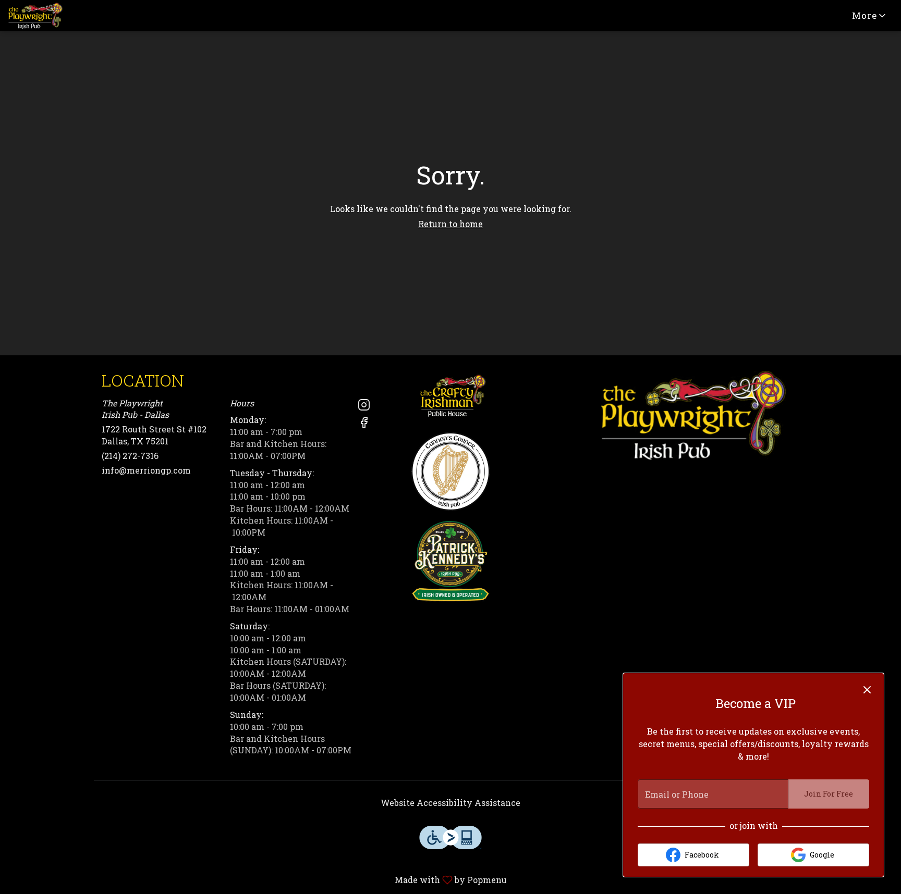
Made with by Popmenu (257, 879)
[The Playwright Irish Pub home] (55, 16)
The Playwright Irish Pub (693, 415)
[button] (870, 15)
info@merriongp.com (146, 470)
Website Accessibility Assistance (450, 802)
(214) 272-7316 (130, 455)
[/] (450, 395)
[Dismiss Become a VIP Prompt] (867, 689)
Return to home (450, 223)
